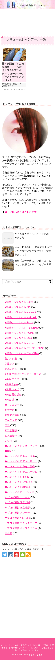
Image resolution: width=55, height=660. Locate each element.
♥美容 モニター (9, 86)
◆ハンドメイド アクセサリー (21, 461)
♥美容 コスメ (12, 389)
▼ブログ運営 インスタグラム (21, 528)
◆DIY (8, 451)
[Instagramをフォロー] (10, 554)
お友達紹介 (11, 435)
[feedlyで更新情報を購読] (22, 554)
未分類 (8, 533)
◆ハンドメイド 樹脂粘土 (18, 487)
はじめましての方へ (20, 645)
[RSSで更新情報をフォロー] (28, 554)
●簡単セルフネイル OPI (18, 307)
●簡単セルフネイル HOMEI (19, 333)
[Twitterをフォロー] (4, 554)
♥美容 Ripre (11, 384)
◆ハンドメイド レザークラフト (22, 446)
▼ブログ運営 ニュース (17, 497)
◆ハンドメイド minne (17, 476)
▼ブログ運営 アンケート (18, 512)
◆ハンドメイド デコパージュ (21, 471)
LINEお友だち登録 (40, 645)
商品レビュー (19, 84)
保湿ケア (10, 363)
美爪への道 (11, 358)
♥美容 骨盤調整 (13, 394)
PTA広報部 (11, 430)
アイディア (11, 420)
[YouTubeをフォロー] (16, 554)
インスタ (34, 648)
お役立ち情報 (12, 415)
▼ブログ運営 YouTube (17, 518)
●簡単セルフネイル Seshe (19, 322)
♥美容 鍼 (9, 399)
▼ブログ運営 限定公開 (17, 502)
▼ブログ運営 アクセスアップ (21, 523)
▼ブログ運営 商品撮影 (17, 507)
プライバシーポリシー (30, 650)
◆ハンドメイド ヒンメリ (19, 492)
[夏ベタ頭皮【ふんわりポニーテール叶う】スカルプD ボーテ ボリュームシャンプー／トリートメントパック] (14, 54)
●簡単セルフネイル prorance (20, 343)
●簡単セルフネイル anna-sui (20, 312)
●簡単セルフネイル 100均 (19, 302)
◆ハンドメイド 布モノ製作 (20, 466)
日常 (7, 425)
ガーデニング (12, 405)
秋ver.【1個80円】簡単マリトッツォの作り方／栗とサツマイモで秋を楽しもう (33, 251)
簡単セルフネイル (19, 648)
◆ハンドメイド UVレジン (19, 482)
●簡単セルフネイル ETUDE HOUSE (24, 348)
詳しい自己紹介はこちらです (21, 212)
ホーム (4, 645)
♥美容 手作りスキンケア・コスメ (23, 374)
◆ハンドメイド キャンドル (20, 456)
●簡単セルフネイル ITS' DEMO (22, 327)
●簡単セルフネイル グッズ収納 (22, 353)
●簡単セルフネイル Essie (19, 338)
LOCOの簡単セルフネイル (30, 655)
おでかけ (10, 410)
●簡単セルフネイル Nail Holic (21, 317)
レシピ (8, 440)
